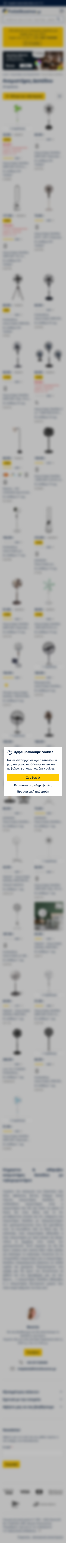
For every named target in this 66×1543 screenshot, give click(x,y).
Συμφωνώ (33, 777)
